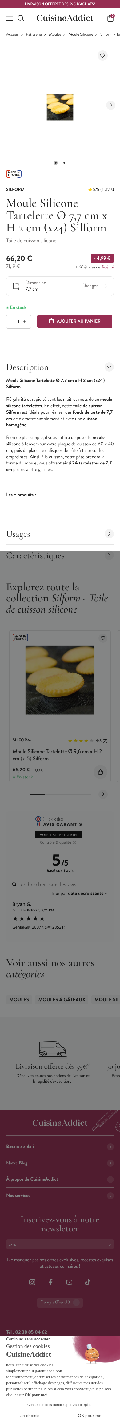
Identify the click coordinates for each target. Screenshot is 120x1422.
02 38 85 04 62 (31, 1332)
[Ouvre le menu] (9, 18)
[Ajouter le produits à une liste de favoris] (102, 638)
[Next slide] (110, 105)
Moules (55, 35)
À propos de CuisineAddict (32, 1179)
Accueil (12, 35)
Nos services (18, 1195)
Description (27, 367)
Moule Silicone (80, 35)
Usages (18, 534)
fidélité (108, 267)
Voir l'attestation (58, 835)
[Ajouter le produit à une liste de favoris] (103, 55)
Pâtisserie (34, 35)
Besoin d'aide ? (20, 1146)
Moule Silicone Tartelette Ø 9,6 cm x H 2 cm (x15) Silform (57, 754)
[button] (56, 163)
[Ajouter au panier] (100, 772)
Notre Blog (16, 1163)
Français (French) (55, 1302)
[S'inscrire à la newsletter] (111, 1244)
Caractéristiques (35, 555)
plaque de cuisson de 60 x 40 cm (60, 447)
